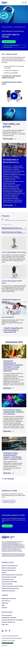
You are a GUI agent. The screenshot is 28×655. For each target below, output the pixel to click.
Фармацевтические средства (10, 588)
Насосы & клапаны (7, 27)
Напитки (4, 572)
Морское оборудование (8, 570)
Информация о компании (9, 598)
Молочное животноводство (10, 565)
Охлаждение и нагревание (9, 581)
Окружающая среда (7, 579)
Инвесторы (5, 603)
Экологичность (6, 600)
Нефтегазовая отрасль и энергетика (12, 574)
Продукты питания (7, 584)
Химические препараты (8, 590)
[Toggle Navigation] (25, 2)
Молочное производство (9, 568)
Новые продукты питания (9, 577)
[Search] (23, 2)
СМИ (3, 605)
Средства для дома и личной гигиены (12, 586)
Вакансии (4, 607)
